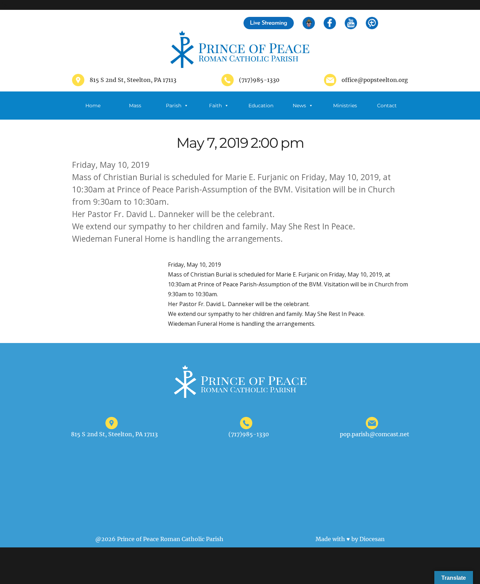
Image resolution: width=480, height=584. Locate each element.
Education (260, 105)
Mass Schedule (135, 111)
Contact (387, 105)
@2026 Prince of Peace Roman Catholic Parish (159, 538)
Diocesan (372, 538)
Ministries (345, 105)
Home (92, 105)
